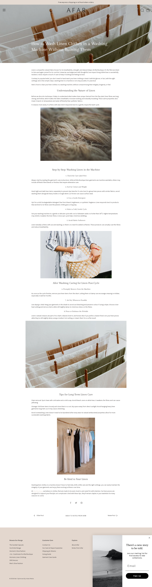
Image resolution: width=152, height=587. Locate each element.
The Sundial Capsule (17, 545)
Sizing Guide (46, 554)
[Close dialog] (149, 537)
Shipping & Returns (49, 551)
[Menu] (4, 10)
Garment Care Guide (49, 557)
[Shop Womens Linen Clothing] (76, 446)
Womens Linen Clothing (18, 557)
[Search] (142, 10)
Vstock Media (30, 578)
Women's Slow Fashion (17, 551)
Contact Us (46, 545)
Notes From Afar (77, 548)
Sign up (137, 576)
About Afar (75, 545)
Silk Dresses (14, 560)
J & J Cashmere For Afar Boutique (21, 554)
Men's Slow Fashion (16, 563)
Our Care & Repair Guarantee (52, 548)
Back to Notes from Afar (76, 516)
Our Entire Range (15, 548)
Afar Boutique (38, 491)
